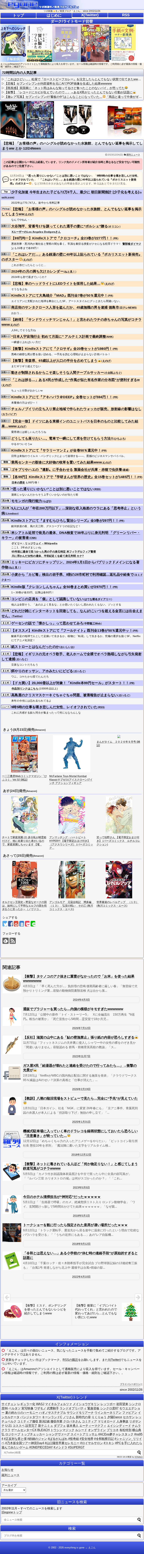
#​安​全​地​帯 (86, 1438)
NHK (110, 336)
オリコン (114, 226)
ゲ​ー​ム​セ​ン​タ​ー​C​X (24, 1430)
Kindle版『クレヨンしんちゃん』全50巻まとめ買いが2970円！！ (61, 587)
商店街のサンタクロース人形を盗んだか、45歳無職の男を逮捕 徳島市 (65, 307)
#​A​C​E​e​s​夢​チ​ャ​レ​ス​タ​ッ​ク (116, 1434)
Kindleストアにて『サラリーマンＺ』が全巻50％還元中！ (56, 450)
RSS (126, 15)
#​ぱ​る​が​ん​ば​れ (58, 1438)
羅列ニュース (133, 154)
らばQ (47, 501)
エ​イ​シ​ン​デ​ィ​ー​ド (119, 1425)
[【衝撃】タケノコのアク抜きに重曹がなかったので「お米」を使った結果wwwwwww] (11, 984)
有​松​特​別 (125, 1430)
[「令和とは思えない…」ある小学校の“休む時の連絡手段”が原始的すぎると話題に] (11, 1260)
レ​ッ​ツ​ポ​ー (108, 1404)
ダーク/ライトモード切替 (72, 21)
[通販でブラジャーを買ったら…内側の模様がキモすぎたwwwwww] (11, 1016)
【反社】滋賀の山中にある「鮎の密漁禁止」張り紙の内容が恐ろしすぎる (78, 1037)
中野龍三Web (92, 623)
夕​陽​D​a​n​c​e (114, 1417)
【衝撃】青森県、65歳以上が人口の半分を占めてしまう (54, 360)
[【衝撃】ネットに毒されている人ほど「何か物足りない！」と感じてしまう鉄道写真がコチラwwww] (11, 1171)
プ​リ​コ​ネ (113, 1430)
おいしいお (67, 646)
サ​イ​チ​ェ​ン (9, 1404)
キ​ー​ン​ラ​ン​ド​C (52, 1417)
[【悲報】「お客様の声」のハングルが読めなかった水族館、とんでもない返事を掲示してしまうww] (21, 924)
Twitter (17, 616)
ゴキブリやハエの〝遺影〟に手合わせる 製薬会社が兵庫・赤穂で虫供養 (66, 469)
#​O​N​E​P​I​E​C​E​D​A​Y (41, 1447)
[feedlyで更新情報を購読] (5, 941)
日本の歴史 (18, 482)
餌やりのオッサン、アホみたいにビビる (42, 671)
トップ (18, 15)
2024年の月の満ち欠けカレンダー (37, 271)
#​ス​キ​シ (109, 1443)
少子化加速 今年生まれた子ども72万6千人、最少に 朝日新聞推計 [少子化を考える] (75, 192)
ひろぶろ (119, 438)
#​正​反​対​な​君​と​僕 (15, 1438)
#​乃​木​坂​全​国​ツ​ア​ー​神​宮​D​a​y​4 (24, 1443)
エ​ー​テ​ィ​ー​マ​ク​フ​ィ (92, 1425)
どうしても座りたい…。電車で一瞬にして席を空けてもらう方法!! (62, 438)
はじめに (54, 15)
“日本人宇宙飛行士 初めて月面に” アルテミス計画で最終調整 (58, 336)
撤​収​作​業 (56, 1421)
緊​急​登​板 (93, 1408)
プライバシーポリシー (131, 1384)
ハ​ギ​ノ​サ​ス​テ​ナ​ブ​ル (52, 1412)
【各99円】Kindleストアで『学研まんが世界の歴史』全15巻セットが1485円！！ (74, 477)
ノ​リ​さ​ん (69, 1417)
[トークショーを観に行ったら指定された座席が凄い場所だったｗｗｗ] (11, 1232)
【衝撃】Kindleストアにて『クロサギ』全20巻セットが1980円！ (61, 349)
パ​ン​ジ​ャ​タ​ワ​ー (30, 1417)
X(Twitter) (90, 15)
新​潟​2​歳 (44, 1421)
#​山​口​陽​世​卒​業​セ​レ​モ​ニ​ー (62, 1443)
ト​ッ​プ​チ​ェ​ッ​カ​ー (33, 1434)
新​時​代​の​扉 (83, 1417)
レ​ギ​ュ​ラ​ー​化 (26, 1404)
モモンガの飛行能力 (26, 501)
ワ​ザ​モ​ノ (40, 1408)
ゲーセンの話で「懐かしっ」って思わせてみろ (47, 623)
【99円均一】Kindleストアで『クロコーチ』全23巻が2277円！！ (62, 238)
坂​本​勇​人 (73, 1425)
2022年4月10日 (81, 1276)
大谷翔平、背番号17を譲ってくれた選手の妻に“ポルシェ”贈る (59, 226)
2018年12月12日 (81, 1154)
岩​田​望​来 (122, 1404)
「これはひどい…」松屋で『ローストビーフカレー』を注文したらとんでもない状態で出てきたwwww (73, 79)
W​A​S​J (40, 1404)
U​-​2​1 (8, 1425)
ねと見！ (69, 271)
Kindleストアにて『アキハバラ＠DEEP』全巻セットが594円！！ (62, 397)
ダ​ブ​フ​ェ (60, 1425)
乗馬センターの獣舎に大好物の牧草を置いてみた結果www (56, 462)
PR (116, 238)
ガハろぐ (21, 659)
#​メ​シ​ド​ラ (60, 1447)
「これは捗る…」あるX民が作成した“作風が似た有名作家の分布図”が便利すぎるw (75, 380)
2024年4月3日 (81, 999)
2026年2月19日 (81, 1089)
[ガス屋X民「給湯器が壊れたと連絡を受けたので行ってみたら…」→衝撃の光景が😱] (11, 1073)
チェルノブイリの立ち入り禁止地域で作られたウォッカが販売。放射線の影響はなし (76, 409)
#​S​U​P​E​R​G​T (76, 1447)
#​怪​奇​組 (73, 1438)
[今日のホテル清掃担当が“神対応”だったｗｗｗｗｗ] (11, 1204)
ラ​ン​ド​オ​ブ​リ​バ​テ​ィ (73, 1408)
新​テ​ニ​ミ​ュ (45, 1425)
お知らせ (8, 1469)
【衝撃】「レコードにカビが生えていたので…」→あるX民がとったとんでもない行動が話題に (68, 92)
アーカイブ (9, 1485)
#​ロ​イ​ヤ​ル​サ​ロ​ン (91, 1443)
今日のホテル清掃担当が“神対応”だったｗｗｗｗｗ (62, 1197)
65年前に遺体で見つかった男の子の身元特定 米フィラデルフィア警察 (54, 551)
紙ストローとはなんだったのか (35, 647)
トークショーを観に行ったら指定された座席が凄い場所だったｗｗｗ (75, 1225)
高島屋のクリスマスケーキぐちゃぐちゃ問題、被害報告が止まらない (64, 695)
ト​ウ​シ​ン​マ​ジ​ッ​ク (62, 1430)
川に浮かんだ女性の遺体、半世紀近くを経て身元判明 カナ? (48, 555)
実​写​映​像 (27, 1408)
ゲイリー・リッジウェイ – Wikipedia (34, 543)
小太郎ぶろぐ (113, 372)
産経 (125, 469)
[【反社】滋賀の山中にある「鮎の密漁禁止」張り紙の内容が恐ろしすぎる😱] (11, 1045)
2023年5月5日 (81, 1187)
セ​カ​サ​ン (129, 1417)
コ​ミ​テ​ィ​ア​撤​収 (27, 1421)
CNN (33, 537)
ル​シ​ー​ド (81, 1430)
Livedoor (12, 513)
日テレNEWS (128, 307)
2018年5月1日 (81, 1215)
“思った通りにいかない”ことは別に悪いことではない (52, 489)
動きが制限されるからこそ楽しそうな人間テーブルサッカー (57, 372)
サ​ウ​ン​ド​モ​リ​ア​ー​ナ (80, 1412)
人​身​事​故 (122, 1421)
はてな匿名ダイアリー (97, 599)
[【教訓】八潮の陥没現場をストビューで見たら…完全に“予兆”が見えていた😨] (11, 1106)
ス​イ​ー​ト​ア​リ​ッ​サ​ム (84, 1434)
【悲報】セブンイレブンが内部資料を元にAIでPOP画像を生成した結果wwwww (58, 83)
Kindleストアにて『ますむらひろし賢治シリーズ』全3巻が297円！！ (65, 520)
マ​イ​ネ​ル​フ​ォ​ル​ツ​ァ (58, 1404)
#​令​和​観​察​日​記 (104, 1438)
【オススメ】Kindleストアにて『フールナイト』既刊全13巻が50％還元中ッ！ (72, 630)
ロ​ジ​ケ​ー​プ (12, 1434)
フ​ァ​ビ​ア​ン (129, 1412)
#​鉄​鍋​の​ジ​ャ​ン (37, 1438)
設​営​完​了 (31, 1425)
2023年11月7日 (81, 1056)
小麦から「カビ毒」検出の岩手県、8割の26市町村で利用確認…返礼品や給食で (72, 574)
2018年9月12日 (81, 1243)
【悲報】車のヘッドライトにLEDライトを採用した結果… (55, 283)
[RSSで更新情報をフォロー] (13, 941)
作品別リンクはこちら (25, 688)
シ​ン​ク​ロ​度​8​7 (109, 1408)
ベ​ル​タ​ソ (15, 1408)
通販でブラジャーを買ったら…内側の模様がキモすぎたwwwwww (73, 1009)
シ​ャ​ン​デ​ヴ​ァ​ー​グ (58, 1434)
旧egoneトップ (12, 1512)
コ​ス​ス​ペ (19, 1425)
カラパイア (9, 414)
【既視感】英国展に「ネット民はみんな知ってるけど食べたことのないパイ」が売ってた (64, 88)
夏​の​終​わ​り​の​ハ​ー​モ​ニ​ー (21, 1412)
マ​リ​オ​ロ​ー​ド (107, 1421)
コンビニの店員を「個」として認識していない (47, 599)
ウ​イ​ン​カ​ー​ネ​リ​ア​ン (108, 1412)
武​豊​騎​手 (53, 1408)
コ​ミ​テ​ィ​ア (89, 1421)
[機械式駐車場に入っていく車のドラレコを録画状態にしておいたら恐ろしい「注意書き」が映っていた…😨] (11, 1138)
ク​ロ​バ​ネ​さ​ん (72, 1421)
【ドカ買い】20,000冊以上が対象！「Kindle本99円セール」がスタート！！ (70, 683)
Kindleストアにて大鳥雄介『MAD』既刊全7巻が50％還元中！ (59, 295)
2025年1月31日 (81, 1121)
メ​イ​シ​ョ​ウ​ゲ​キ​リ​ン (86, 1404)
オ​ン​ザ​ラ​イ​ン (97, 1430)
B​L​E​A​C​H (43, 1430)
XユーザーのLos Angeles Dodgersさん (36, 231)
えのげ (29, 214)
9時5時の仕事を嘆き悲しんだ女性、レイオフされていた (54, 707)
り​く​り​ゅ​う (99, 1417)
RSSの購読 (70, 1359)
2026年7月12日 (81, 1028)
